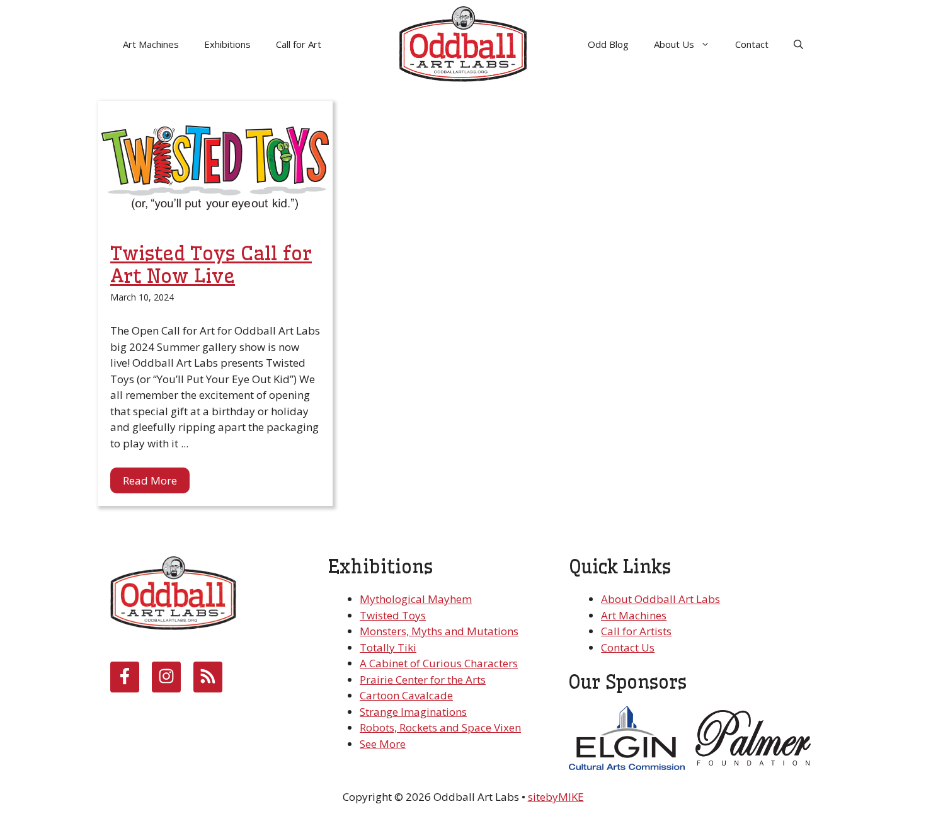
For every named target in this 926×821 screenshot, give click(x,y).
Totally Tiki (388, 647)
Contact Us (627, 647)
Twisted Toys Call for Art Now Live (211, 264)
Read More (150, 480)
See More (383, 744)
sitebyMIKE (556, 796)
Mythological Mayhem (416, 599)
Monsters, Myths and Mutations (439, 631)
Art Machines (151, 44)
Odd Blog (608, 44)
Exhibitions (227, 44)
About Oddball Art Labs (660, 599)
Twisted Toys (393, 615)
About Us (674, 44)
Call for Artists (636, 631)
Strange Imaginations (413, 711)
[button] (798, 44)
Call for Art (298, 44)
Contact (752, 44)
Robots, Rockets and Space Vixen (440, 727)
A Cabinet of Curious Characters (439, 663)
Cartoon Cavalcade (406, 695)
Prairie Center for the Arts (423, 679)
